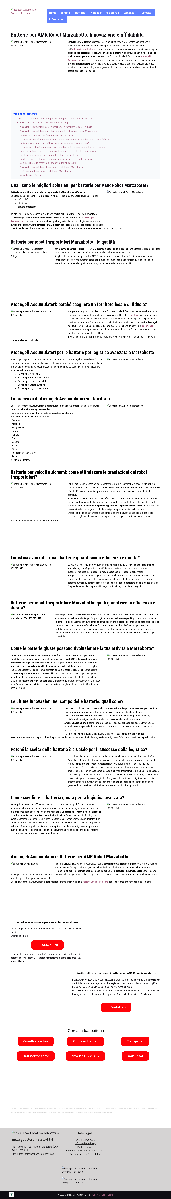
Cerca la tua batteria (30, 175)
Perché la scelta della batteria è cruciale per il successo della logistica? (56, 159)
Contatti (146, 12)
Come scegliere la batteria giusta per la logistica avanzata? (50, 163)
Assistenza (112, 12)
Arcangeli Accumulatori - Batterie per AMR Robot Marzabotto (51, 167)
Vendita (65, 12)
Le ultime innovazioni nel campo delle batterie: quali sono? (50, 155)
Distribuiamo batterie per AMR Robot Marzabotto (45, 171)
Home (53, 12)
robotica (134, 315)
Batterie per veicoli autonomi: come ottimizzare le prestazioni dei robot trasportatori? (64, 139)
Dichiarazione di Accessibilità (85, 1154)
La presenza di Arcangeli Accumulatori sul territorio (46, 135)
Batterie (80, 12)
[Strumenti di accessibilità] (11, 1194)
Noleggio (96, 12)
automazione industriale (83, 49)
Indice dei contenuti (26, 113)
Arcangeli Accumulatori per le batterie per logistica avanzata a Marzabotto (58, 131)
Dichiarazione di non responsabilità (85, 1150)
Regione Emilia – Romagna (95, 881)
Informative (56, 19)
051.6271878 (22, 1150)
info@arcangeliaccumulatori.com (37, 1154)
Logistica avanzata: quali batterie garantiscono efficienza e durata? (54, 143)
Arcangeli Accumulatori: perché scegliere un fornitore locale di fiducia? (56, 127)
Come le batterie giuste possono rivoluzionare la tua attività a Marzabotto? (59, 151)
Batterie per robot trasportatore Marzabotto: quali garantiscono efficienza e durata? (63, 147)
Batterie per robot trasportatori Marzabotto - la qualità (45, 122)
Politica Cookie (85, 1147)
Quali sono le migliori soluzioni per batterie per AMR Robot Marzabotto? (54, 118)
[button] (66, 12)
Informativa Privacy (85, 1143)
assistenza (147, 325)
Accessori (130, 12)
